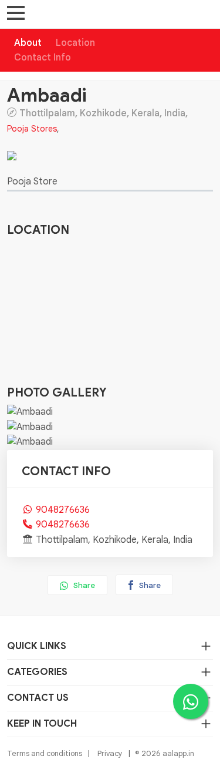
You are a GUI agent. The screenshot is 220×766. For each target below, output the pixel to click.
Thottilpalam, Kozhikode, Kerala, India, (103, 112)
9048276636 (63, 510)
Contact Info (42, 57)
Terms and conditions (44, 753)
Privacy (110, 753)
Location (75, 43)
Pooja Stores (32, 128)
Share (83, 585)
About (28, 43)
